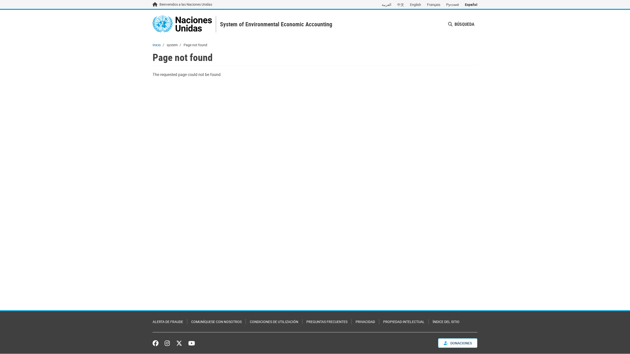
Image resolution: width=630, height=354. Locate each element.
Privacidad (365, 321)
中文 (400, 4)
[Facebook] (157, 343)
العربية (386, 4)
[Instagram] (167, 343)
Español (471, 4)
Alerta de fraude (168, 321)
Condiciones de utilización (274, 321)
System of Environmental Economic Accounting (276, 24)
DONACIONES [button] (461, 343)
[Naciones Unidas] (182, 24)
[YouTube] (191, 343)
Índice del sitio (446, 321)
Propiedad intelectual (404, 321)
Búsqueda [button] (464, 24)
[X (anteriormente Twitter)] (179, 343)
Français (433, 4)
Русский (452, 4)
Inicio (157, 45)
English (415, 4)
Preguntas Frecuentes (326, 321)
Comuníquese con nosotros (216, 321)
